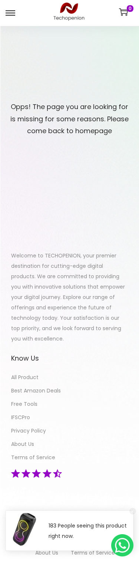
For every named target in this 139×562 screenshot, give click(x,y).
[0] (123, 11)
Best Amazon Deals (36, 390)
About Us (22, 444)
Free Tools (24, 404)
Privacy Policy (28, 430)
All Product (25, 377)
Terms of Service (33, 457)
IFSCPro (20, 417)
